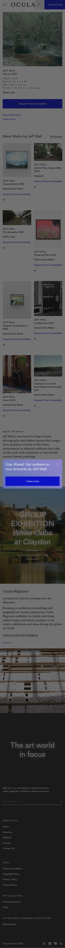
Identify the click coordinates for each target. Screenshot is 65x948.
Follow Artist (32, 481)
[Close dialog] (58, 464)
